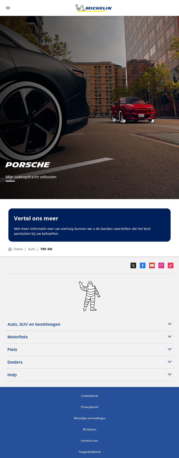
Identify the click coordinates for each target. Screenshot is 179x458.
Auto (31, 249)
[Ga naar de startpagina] (93, 8)
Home (18, 249)
